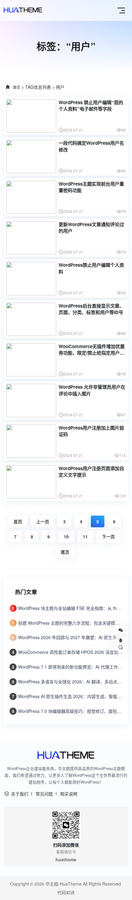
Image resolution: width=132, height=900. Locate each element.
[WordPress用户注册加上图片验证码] (31, 441)
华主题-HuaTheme (63, 884)
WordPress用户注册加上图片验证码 (91, 431)
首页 (16, 87)
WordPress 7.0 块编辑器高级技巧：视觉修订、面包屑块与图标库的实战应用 (70, 711)
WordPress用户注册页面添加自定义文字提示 (91, 471)
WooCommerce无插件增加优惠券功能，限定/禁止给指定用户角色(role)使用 (92, 353)
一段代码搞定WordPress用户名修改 (91, 146)
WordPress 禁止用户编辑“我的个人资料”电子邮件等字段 (91, 105)
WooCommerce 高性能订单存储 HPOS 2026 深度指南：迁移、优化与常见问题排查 (70, 652)
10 (66, 536)
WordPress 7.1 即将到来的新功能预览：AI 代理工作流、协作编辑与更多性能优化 (70, 667)
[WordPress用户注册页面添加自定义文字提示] (31, 481)
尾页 (65, 552)
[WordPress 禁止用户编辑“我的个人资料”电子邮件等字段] (31, 115)
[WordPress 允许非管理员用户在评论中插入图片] (31, 400)
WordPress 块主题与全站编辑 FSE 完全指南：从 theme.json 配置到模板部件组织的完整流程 (70, 608)
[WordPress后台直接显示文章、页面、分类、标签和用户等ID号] (31, 319)
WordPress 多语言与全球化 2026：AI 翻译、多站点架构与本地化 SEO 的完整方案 (70, 681)
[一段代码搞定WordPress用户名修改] (31, 156)
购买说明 (68, 794)
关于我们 (19, 794)
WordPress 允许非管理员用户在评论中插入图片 (92, 390)
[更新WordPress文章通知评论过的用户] (31, 237)
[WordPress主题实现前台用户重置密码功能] (31, 197)
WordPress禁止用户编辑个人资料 (91, 268)
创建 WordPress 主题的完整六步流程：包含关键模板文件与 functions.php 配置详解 (70, 623)
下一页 (108, 536)
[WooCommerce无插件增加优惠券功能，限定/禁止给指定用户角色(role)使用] (31, 359)
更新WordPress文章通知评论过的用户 (91, 227)
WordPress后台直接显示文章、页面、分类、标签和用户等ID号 (91, 309)
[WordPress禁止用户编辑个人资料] (31, 278)
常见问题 (44, 794)
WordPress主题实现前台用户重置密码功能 (91, 187)
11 (85, 536)
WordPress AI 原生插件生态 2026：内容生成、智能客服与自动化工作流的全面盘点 (70, 696)
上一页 (42, 521)
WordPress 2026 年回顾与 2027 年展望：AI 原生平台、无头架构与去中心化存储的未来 (70, 637)
